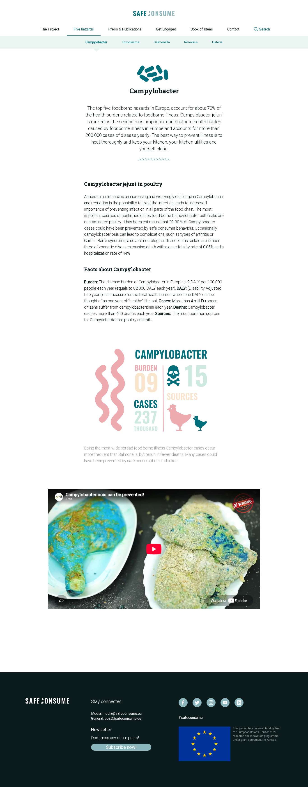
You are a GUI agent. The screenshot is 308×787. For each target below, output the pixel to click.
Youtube (225, 702)
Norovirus (191, 42)
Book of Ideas (202, 29)
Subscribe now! (121, 747)
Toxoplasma (130, 42)
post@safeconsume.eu (123, 718)
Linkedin (239, 702)
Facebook (183, 702)
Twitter (197, 702)
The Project (50, 29)
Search (257, 29)
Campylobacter (96, 42)
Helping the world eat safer (154, 13)
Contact (233, 29)
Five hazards (84, 29)
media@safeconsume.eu (122, 713)
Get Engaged (166, 29)
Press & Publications (125, 29)
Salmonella (162, 42)
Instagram (211, 702)
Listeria (217, 42)
